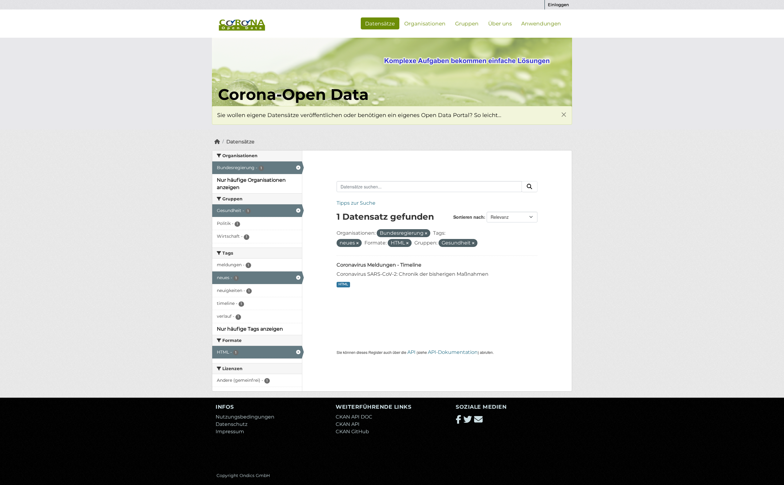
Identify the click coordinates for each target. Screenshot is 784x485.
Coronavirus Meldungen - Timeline (379, 265)
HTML (343, 284)
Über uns (500, 23)
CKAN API (348, 424)
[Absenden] (529, 186)
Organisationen (425, 23)
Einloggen (558, 4)
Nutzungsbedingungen (245, 417)
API (411, 352)
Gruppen (467, 23)
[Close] (563, 114)
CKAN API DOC (354, 417)
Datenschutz (231, 424)
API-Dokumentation (453, 352)
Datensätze (380, 23)
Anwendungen (541, 23)
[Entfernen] (426, 233)
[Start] (217, 142)
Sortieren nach (468, 217)
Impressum (230, 431)
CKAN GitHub (352, 431)
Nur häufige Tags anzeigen (250, 329)
